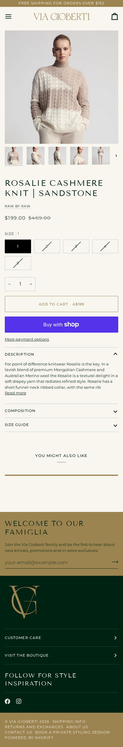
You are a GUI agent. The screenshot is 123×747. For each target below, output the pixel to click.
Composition (20, 410)
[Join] (113, 562)
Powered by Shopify (29, 737)
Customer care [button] (23, 637)
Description (19, 354)
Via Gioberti (23, 721)
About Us (77, 727)
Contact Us (18, 732)
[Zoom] (16, 132)
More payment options (27, 339)
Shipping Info (69, 721)
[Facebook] (7, 701)
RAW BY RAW (17, 206)
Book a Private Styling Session (72, 732)
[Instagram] (18, 701)
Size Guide (17, 424)
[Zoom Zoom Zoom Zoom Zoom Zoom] (61, 87)
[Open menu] (14, 16)
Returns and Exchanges (34, 727)
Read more (15, 393)
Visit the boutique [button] (27, 655)
